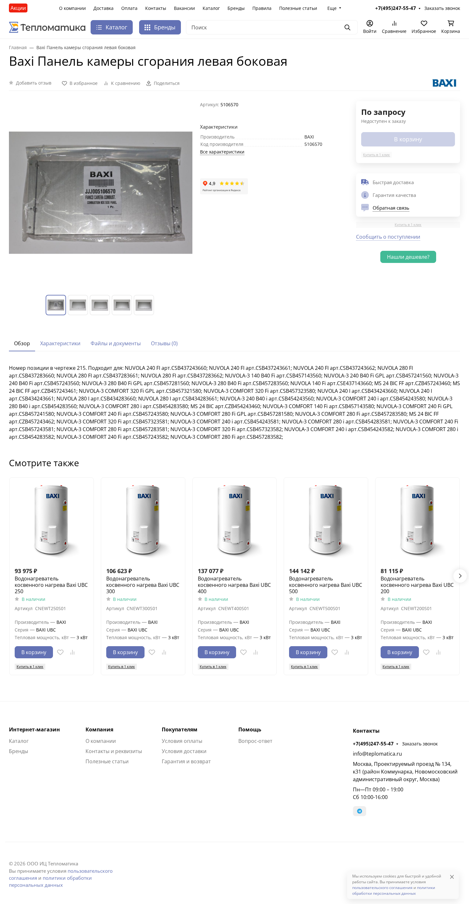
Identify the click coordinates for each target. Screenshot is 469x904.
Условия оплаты (182, 740)
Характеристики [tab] (60, 343)
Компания (99, 729)
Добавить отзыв (33, 83)
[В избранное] (60, 652)
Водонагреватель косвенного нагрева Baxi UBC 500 (325, 584)
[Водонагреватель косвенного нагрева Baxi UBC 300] (143, 520)
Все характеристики (222, 152)
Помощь (249, 729)
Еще (332, 8)
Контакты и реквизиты (114, 751)
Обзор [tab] (22, 343)
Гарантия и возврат (186, 761)
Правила (262, 8)
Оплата (129, 8)
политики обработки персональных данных (393, 890)
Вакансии (184, 8)
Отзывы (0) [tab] (164, 343)
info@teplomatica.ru (377, 753)
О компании (72, 8)
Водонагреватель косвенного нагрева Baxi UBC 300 (142, 584)
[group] (100, 193)
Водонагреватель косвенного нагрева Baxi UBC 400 (234, 584)
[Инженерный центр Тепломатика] (47, 26)
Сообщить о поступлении (388, 236)
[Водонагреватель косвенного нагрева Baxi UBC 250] (51, 520)
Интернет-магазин (34, 729)
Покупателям (179, 729)
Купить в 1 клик (376, 154)
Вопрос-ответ (255, 740)
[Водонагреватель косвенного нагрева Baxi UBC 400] (235, 520)
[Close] (452, 876)
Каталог (211, 8)
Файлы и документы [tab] (116, 343)
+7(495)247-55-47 (373, 743)
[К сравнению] (72, 652)
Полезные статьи (298, 8)
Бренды (236, 8)
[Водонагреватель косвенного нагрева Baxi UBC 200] (417, 520)
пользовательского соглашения (382, 887)
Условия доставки (184, 751)
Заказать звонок (420, 744)
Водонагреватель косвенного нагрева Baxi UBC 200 (417, 584)
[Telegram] (359, 811)
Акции (18, 7)
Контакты (155, 8)
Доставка (103, 8)
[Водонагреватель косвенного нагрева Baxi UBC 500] (326, 520)
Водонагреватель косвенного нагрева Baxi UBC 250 (51, 584)
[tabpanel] (234, 402)
